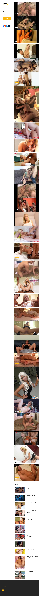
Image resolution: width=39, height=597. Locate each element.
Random (6, 18)
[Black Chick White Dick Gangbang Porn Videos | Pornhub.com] (20, 513)
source (16, 28)
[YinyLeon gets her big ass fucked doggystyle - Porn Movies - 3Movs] (20, 551)
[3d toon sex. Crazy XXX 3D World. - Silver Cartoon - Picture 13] (20, 574)
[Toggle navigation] (3, 590)
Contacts (4, 14)
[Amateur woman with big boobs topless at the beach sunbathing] (20, 537)
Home (4, 11)
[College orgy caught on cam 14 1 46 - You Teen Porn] (20, 529)
